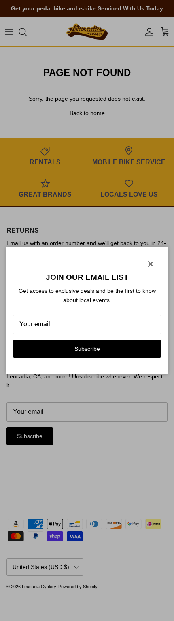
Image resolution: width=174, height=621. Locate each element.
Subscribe (87, 349)
